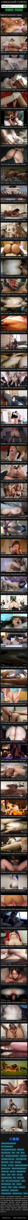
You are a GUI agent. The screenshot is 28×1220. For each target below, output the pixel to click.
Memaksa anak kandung (11, 1156)
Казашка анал (14, 1190)
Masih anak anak (5, 1152)
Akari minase (4, 1162)
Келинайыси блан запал (7, 1159)
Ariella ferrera (5, 1190)
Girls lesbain (20, 1177)
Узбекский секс (6, 1217)
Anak (13, 1184)
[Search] (25, 6)
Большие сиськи (17, 1193)
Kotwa (11, 1162)
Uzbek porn (23, 1156)
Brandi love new (5, 1168)
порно (14, 2)
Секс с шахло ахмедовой (13, 1181)
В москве (10, 1165)
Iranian (23, 1181)
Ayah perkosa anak (6, 1177)
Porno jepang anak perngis (8, 1149)
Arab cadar (18, 1162)
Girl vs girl (19, 1174)
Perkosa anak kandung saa (19, 1168)
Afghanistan (20, 1149)
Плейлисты (10, 10)
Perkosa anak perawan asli (8, 1143)
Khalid (9, 1187)
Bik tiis (22, 1152)
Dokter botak (4, 1171)
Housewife (22, 1187)
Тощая (25, 1193)
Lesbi (8, 1174)
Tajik (2, 1181)
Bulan (13, 1152)
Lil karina (19, 1184)
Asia (2, 1156)
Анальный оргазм (6, 1193)
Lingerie (15, 1187)
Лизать (3, 1174)
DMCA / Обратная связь (19, 1217)
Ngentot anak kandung (21, 1165)
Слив (18, 1152)
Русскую (3, 1165)
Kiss (14, 1177)
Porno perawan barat (7, 1146)
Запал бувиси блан (21, 1159)
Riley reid (12, 1171)
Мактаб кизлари (5, 1184)
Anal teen (3, 1187)
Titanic (13, 1174)
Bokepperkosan (21, 1171)
